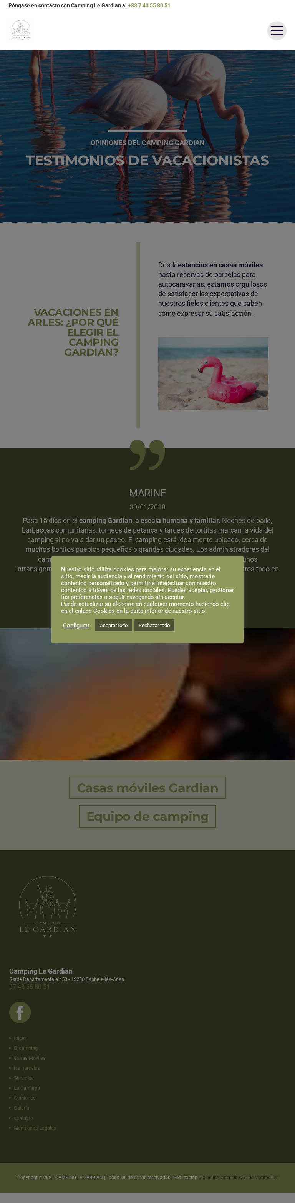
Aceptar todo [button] (114, 625)
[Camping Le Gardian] (20, 30)
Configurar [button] (76, 625)
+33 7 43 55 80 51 (149, 5)
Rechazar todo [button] (154, 625)
